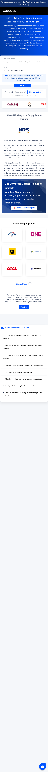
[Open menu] (43, 11)
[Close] (28, 4)
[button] (42, 766)
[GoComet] (10, 11)
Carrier (5, 67)
